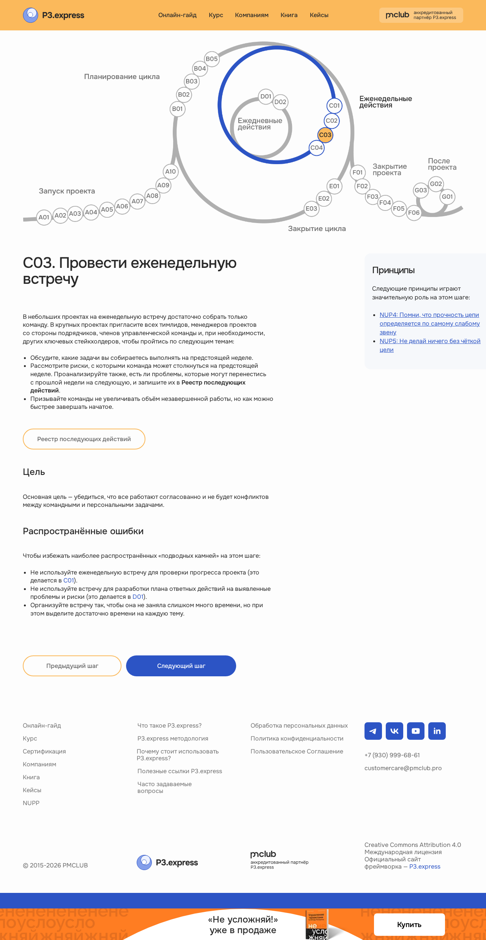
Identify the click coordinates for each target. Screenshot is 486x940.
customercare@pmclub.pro (403, 768)
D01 (138, 597)
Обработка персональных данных (299, 726)
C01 (68, 580)
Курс (30, 738)
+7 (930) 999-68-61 (392, 755)
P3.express (424, 866)
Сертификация (44, 751)
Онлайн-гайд (42, 726)
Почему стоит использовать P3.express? (178, 754)
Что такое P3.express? (169, 726)
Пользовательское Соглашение (297, 751)
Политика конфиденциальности (297, 738)
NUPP (31, 803)
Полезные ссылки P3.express (179, 771)
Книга (31, 777)
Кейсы (319, 15)
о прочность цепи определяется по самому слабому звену (430, 323)
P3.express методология (172, 738)
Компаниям (39, 764)
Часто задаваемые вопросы (164, 787)
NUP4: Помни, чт (404, 315)
